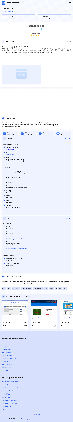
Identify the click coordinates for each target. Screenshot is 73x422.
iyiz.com (6, 318)
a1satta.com (6, 409)
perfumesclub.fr (7, 355)
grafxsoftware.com (39, 318)
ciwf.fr (4, 343)
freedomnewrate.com (9, 400)
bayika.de (5, 346)
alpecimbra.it (6, 367)
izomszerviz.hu (7, 397)
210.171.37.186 (10, 154)
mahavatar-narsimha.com (11, 385)
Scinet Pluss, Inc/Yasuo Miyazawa (16, 239)
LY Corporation (10, 149)
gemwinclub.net (7, 391)
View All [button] (69, 118)
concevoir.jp (62, 123)
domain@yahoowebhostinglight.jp (16, 248)
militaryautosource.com (10, 358)
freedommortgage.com (10, 403)
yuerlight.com (6, 394)
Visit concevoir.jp (7, 11)
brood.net (5, 370)
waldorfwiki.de (7, 364)
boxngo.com (6, 349)
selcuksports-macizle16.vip (11, 388)
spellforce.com (7, 352)
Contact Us (36, 414)
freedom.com (6, 406)
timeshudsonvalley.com (10, 382)
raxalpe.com (6, 361)
